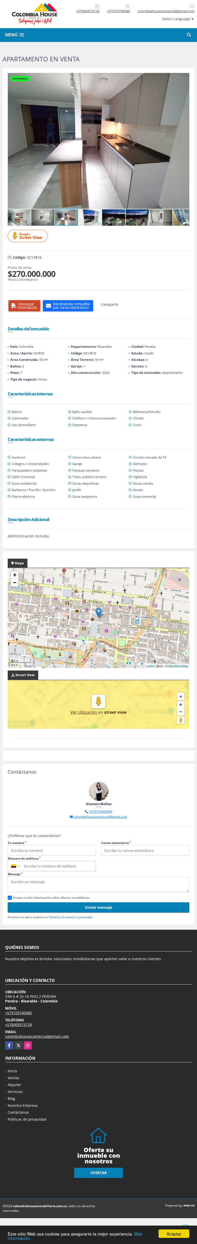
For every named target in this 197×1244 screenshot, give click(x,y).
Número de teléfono (24, 858)
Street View (30, 236)
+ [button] (14, 575)
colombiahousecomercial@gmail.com (100, 817)
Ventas (13, 1077)
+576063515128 (87, 11)
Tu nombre (17, 843)
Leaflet (150, 666)
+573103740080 (118, 11)
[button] (185, 77)
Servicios (15, 1091)
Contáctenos (18, 1112)
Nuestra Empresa (23, 1105)
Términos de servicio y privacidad (70, 917)
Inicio (12, 1070)
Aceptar (173, 1233)
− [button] (14, 582)
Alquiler (14, 1084)
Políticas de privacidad (27, 1119)
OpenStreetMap (178, 666)
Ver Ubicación (84, 712)
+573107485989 (100, 811)
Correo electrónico (116, 843)
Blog (11, 1098)
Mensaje (15, 874)
